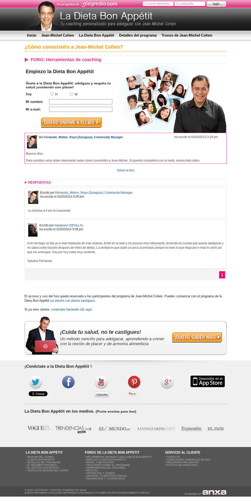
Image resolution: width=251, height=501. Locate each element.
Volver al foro (125, 170)
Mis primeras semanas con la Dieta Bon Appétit (119, 457)
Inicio (31, 35)
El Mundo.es (114, 428)
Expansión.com (191, 428)
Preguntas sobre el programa (108, 465)
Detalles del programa (138, 35)
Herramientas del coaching (105, 467)
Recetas (92, 470)
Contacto (173, 457)
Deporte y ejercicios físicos (106, 475)
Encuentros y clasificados (105, 478)
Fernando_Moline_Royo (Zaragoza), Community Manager (83, 137)
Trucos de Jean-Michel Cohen (187, 35)
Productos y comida (100, 473)
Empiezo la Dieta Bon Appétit (106, 459)
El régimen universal (42, 465)
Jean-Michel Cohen (57, 35)
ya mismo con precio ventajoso (72, 300)
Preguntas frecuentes (182, 462)
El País (216, 428)
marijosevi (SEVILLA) (68, 225)
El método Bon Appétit (43, 467)
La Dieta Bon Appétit (96, 35)
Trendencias (74, 428)
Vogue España (39, 428)
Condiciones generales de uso (188, 459)
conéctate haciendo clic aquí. (72, 309)
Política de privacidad (182, 465)
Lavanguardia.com (156, 428)
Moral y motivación (100, 462)
